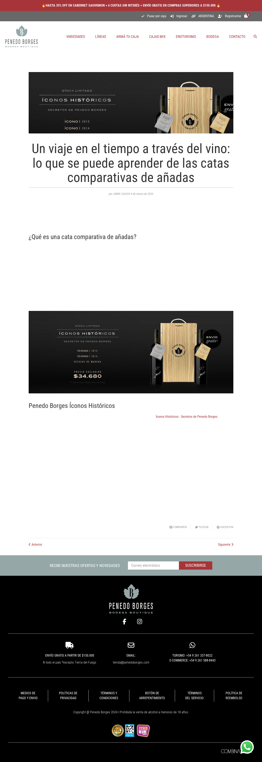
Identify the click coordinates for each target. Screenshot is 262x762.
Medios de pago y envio (28, 695)
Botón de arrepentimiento (152, 695)
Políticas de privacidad (68, 695)
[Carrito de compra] (246, 16)
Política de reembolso (234, 695)
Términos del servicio (194, 695)
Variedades (75, 36)
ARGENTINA (206, 16)
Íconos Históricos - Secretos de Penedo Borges (186, 417)
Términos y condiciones (108, 695)
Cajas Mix (157, 36)
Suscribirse (195, 565)
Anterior (36, 544)
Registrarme (233, 16)
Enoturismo (186, 36)
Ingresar (181, 16)
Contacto (237, 36)
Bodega (212, 36)
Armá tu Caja (127, 36)
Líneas (100, 36)
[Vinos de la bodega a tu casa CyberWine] (143, 730)
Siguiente (224, 544)
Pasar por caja (156, 16)
